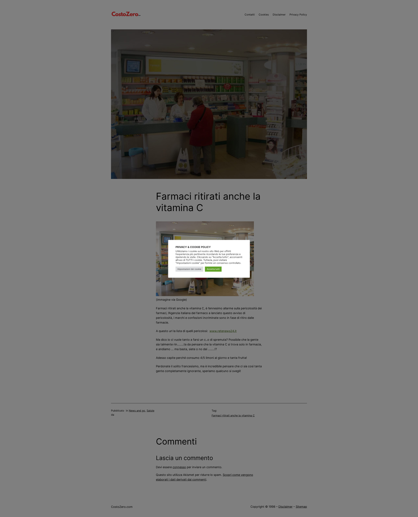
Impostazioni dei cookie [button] (189, 269)
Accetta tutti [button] (213, 269)
